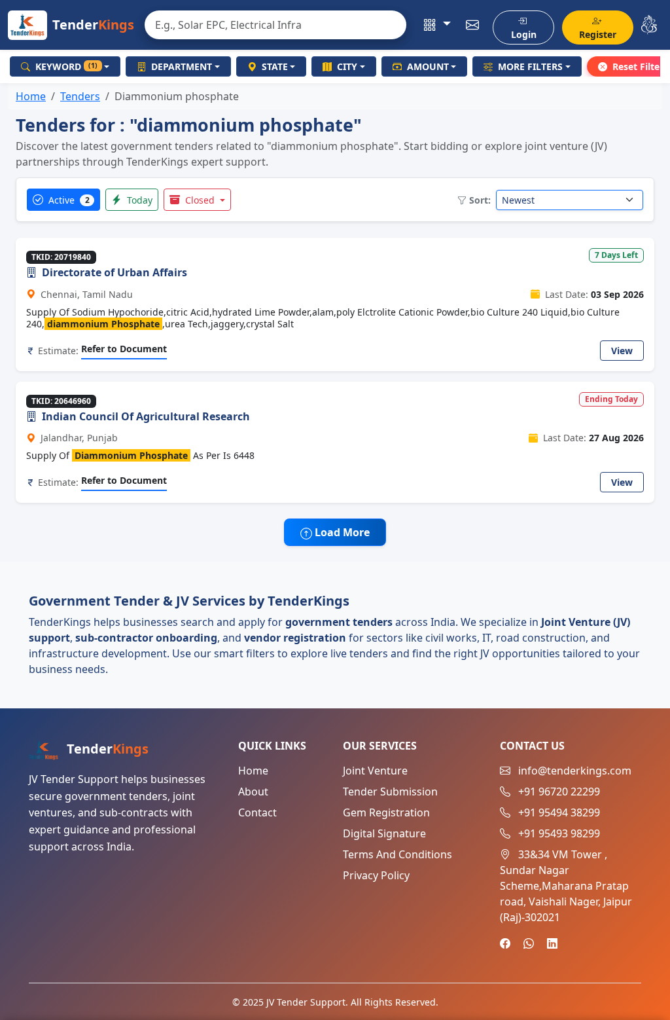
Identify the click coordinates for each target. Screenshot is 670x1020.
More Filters (530, 66)
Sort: (480, 200)
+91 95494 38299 (559, 812)
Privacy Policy (376, 875)
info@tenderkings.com (574, 770)
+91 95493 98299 (559, 833)
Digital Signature (384, 833)
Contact (257, 812)
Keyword (66, 66)
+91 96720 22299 (559, 791)
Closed (200, 200)
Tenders (80, 96)
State (275, 66)
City (347, 66)
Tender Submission (390, 791)
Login (524, 34)
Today (138, 200)
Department (181, 66)
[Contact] (472, 24)
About (253, 791)
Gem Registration (386, 812)
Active (68, 200)
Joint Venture (375, 770)
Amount (428, 66)
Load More (341, 532)
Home (31, 96)
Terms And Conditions (397, 854)
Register (597, 34)
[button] (437, 24)
